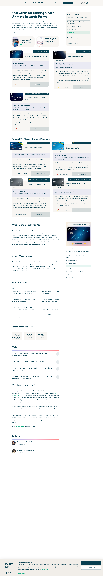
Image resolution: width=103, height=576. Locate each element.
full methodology (20, 426)
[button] (27, 3)
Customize (90, 567)
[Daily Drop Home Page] (16, 3)
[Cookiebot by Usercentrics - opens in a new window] (9, 573)
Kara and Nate (21, 395)
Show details (21, 573)
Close (91, 563)
